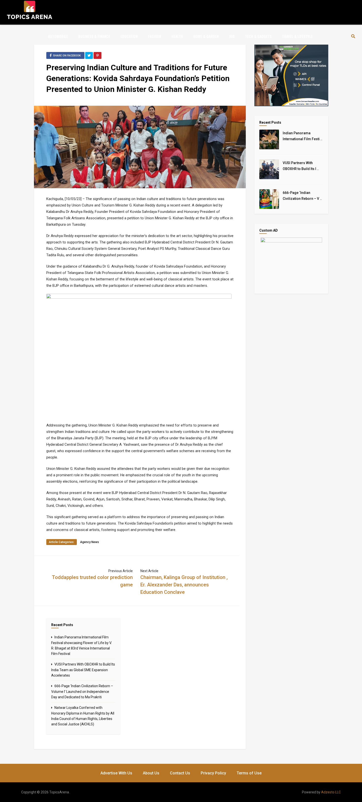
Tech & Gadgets (258, 36)
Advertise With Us (116, 773)
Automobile (58, 36)
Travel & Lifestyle (297, 36)
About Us (151, 773)
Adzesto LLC (331, 792)
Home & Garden (206, 36)
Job (232, 36)
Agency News (89, 542)
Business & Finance (94, 36)
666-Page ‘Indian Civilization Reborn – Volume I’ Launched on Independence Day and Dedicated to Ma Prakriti (82, 691)
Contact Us (180, 773)
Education (129, 36)
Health (177, 36)
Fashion (154, 36)
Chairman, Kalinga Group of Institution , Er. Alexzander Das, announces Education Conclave (184, 584)
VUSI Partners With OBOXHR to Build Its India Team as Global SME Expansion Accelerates (83, 669)
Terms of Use (249, 773)
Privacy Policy (213, 773)
